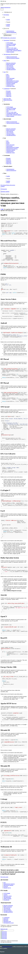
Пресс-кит (8, 96)
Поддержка (6, 14)
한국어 (8, 26)
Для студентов (9, 67)
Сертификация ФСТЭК (12, 49)
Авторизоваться (10, 31)
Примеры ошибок (10, 83)
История (8, 91)
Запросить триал (7, 896)
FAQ (7, 46)
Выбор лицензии (10, 64)
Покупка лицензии (11, 63)
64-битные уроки (10, 86)
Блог (4, 72)
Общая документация (11, 56)
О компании (6, 88)
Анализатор (6, 40)
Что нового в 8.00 (10, 45)
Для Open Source (10, 68)
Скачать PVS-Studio (11, 44)
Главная (2, 186)
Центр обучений (10, 78)
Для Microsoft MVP (11, 69)
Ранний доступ (7, 887)
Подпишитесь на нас (8, 922)
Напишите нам (7, 921)
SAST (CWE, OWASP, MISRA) (13, 50)
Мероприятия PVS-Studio (12, 81)
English (8, 19)
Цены (4, 60)
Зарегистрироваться (5, 7)
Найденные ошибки (8, 885)
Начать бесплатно (7, 100)
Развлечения (9, 79)
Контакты (8, 95)
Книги (8, 77)
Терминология (9, 84)
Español (8, 24)
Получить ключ (4, 877)
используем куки (7, 946)
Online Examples (10, 51)
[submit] (7, 35)
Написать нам (4, 929)
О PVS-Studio (9, 42)
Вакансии (8, 93)
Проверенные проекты (12, 82)
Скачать (5, 894)
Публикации (4, 189)
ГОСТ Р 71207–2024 (11, 48)
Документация (7, 54)
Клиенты (8, 92)
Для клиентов (9, 65)
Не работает (6, 899)
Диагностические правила (12, 58)
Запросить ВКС (7, 98)
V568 (2, 209)
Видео (7, 75)
